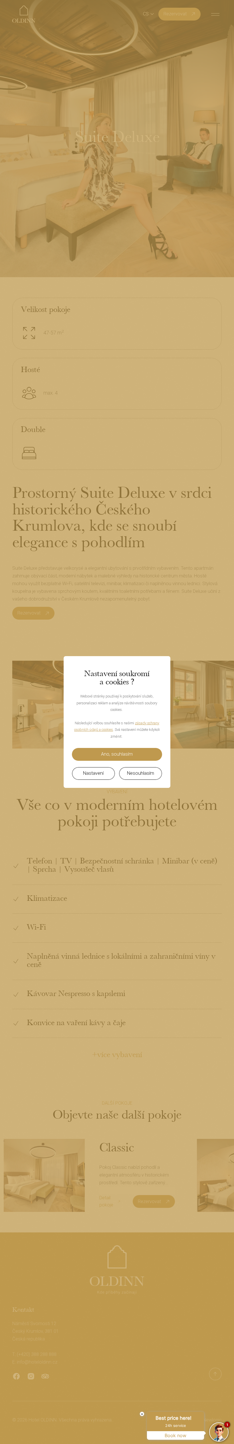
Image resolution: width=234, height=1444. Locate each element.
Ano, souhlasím (117, 754)
